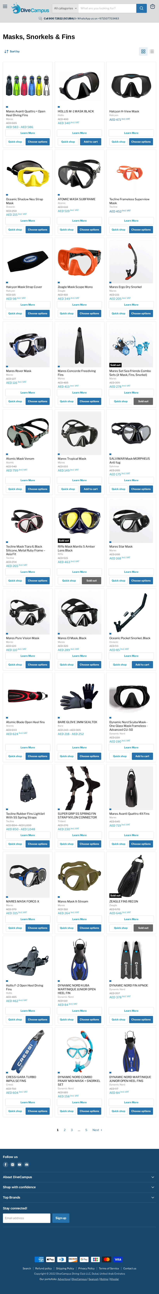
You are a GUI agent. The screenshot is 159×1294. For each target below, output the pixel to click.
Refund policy (43, 1268)
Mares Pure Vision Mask (22, 638)
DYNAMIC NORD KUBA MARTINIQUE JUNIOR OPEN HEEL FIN (77, 989)
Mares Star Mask (120, 546)
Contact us (129, 1268)
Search (27, 1268)
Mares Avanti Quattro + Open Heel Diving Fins (25, 113)
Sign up (60, 1218)
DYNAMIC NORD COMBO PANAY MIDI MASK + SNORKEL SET (79, 1080)
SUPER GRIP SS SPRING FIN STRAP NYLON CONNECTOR (77, 815)
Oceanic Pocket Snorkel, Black (129, 638)
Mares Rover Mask (18, 371)
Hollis (61, 115)
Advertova (64, 1279)
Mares (9, 119)
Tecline (113, 206)
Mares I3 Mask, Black (72, 638)
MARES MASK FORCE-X (22, 901)
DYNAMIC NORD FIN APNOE (128, 985)
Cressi (9, 1084)
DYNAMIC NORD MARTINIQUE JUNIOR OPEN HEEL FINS (130, 1079)
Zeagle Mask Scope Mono (75, 287)
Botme (104, 1279)
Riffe (60, 554)
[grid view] (143, 51)
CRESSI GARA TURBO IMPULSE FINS (21, 1079)
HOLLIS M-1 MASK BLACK (76, 111)
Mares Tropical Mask (72, 458)
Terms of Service (109, 1268)
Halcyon (113, 115)
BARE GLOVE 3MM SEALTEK (77, 722)
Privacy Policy (86, 1268)
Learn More (28, 132)
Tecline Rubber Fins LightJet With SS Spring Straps (25, 815)
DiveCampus (79, 1279)
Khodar (114, 1279)
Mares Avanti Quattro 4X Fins (129, 814)
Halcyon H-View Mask (124, 111)
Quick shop (15, 141)
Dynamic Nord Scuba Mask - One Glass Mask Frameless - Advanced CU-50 (128, 726)
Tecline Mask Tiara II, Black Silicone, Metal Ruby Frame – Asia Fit (25, 550)
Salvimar (114, 466)
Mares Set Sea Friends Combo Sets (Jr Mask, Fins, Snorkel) (130, 373)
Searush (94, 1279)
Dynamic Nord (117, 733)
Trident (62, 821)
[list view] (152, 51)
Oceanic (10, 206)
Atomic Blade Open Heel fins (25, 722)
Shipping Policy (65, 1268)
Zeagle (61, 290)
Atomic (62, 203)
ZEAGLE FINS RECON (123, 901)
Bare (60, 725)
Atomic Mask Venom (20, 458)
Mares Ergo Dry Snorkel (125, 287)
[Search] (141, 8)
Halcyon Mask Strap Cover (24, 287)
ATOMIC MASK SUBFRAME (76, 199)
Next (96, 1130)
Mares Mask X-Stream (73, 901)
